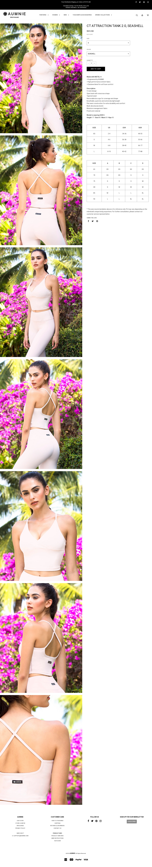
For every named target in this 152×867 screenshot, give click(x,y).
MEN (65, 15)
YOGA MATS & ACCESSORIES (82, 15)
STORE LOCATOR (20, 823)
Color (89, 49)
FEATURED (43, 15)
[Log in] (142, 15)
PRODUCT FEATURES (57, 836)
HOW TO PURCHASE (57, 820)
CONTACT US (57, 828)
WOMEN (55, 15)
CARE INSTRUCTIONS (57, 838)
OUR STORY (20, 820)
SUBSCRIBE (132, 821)
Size (88, 38)
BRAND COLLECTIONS (102, 15)
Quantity (90, 60)
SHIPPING (57, 823)
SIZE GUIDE (90, 34)
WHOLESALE (20, 825)
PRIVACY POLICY (20, 828)
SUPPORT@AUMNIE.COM (20, 836)
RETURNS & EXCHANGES (57, 825)
